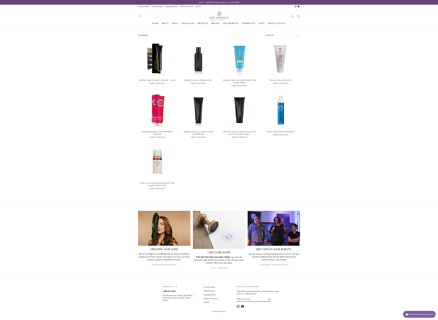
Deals (175, 23)
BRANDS (215, 23)
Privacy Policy (143, 6)
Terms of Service (186, 6)
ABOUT (165, 23)
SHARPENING (248, 23)
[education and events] (274, 228)
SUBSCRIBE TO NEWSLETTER (274, 265)
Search (198, 6)
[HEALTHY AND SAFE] (164, 228)
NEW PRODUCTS (231, 23)
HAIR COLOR (188, 23)
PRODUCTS (203, 23)
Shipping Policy (171, 6)
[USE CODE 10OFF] (219, 230)
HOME (155, 23)
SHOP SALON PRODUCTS (164, 265)
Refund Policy (157, 6)
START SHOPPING (218, 268)
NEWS (261, 23)
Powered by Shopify (219, 311)
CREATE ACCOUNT (277, 23)
